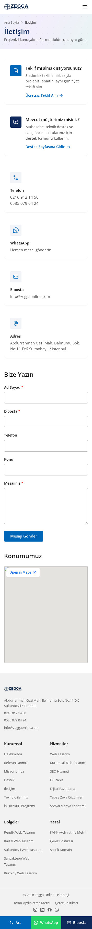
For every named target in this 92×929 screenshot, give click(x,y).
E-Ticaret (56, 780)
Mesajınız (14, 483)
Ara (18, 922)
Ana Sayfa (11, 22)
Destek (9, 780)
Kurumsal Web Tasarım (67, 762)
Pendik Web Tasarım (19, 832)
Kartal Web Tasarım (18, 841)
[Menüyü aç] (85, 7)
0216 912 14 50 (15, 713)
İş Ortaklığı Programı (19, 806)
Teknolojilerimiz (16, 797)
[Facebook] (50, 910)
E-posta (12, 411)
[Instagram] (35, 910)
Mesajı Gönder (23, 536)
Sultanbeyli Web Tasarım (22, 849)
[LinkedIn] (42, 910)
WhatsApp (49, 922)
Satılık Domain (61, 849)
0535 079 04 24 (15, 720)
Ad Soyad (14, 387)
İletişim (9, 788)
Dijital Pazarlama (62, 788)
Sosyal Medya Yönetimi (67, 806)
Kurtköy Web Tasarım (20, 873)
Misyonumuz (14, 771)
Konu (8, 459)
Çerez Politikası (61, 841)
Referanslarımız (15, 762)
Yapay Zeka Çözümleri (66, 797)
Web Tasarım (60, 754)
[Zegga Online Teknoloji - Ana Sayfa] (16, 7)
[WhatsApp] (57, 910)
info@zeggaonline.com (21, 727)
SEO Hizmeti (59, 771)
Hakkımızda (13, 754)
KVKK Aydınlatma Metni (68, 832)
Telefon (10, 435)
